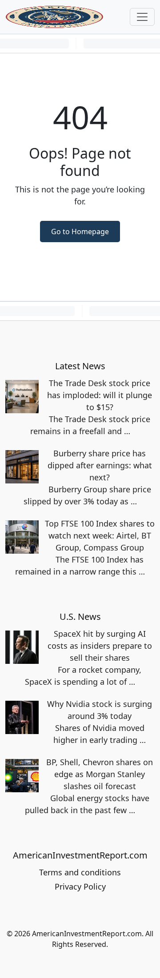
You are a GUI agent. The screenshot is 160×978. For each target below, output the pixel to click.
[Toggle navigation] (142, 17)
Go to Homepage (80, 231)
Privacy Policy (80, 886)
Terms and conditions (80, 872)
